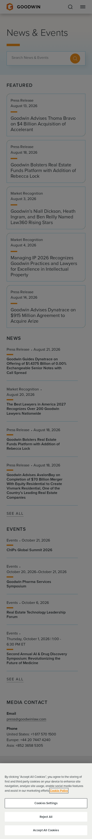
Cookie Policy (59, 790)
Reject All (46, 817)
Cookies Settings (46, 803)
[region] (46, 801)
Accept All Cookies (46, 830)
